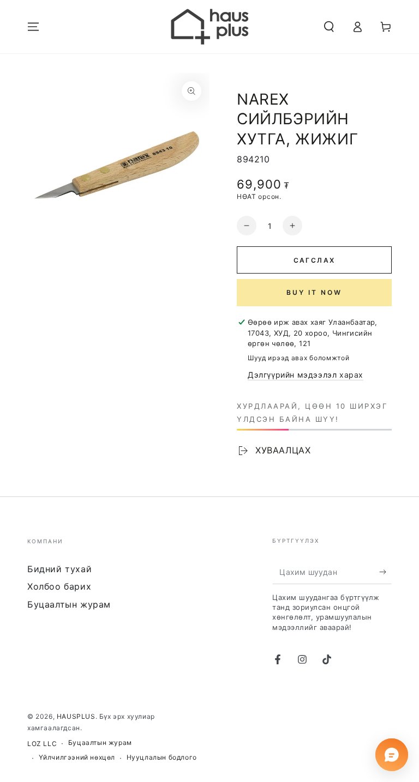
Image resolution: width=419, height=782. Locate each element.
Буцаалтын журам (69, 604)
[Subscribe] (385, 572)
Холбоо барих (59, 586)
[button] (329, 27)
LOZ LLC (42, 743)
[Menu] (33, 27)
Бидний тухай (59, 568)
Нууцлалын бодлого (162, 757)
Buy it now (314, 292)
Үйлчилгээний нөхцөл (77, 757)
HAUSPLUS (76, 716)
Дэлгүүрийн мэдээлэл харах (305, 374)
